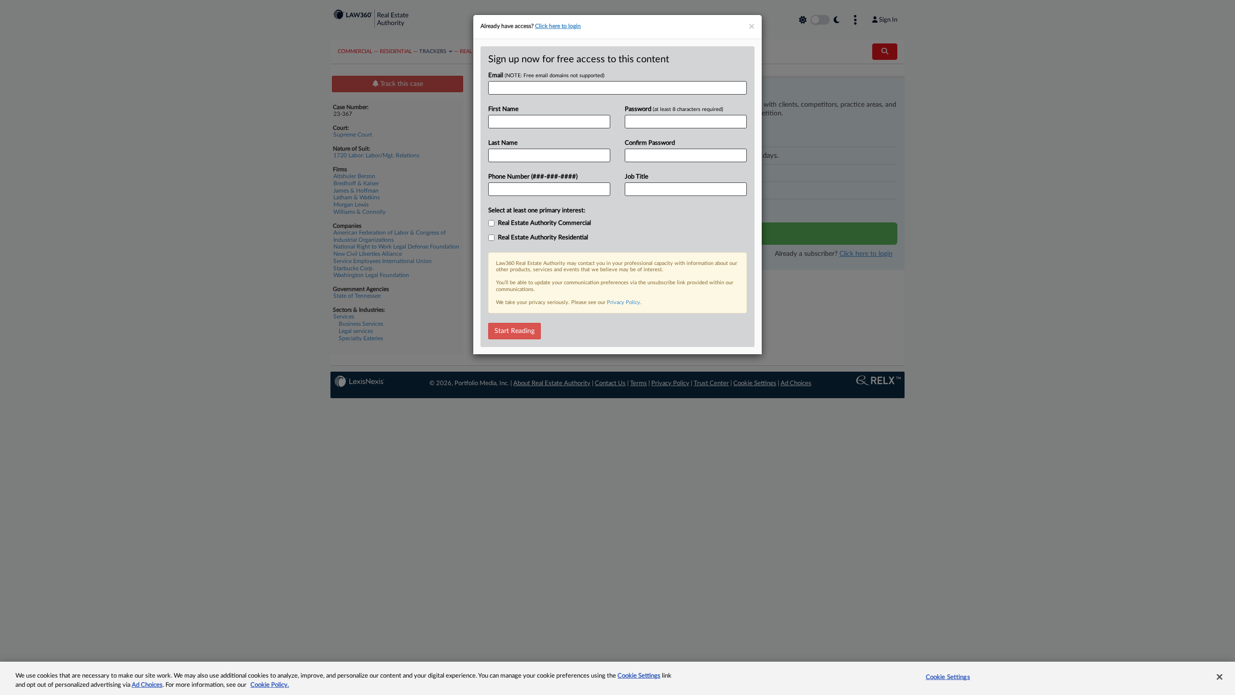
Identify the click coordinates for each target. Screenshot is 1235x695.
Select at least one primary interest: (536, 211)
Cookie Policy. (269, 685)
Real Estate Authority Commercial (544, 223)
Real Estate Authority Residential (543, 238)
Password (674, 109)
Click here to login (558, 26)
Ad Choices (147, 685)
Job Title (636, 177)
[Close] (1219, 677)
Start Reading (514, 331)
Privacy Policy (623, 302)
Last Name (503, 143)
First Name (503, 109)
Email (546, 75)
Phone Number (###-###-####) (532, 177)
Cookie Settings (639, 676)
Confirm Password (650, 143)
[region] (617, 678)
